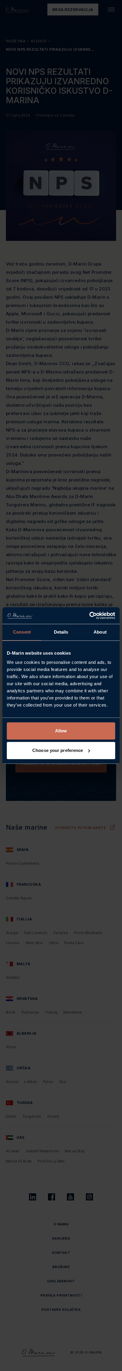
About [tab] (100, 631)
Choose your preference (57, 750)
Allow (61, 730)
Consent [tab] (22, 631)
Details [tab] (61, 631)
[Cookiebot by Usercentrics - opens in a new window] (89, 615)
